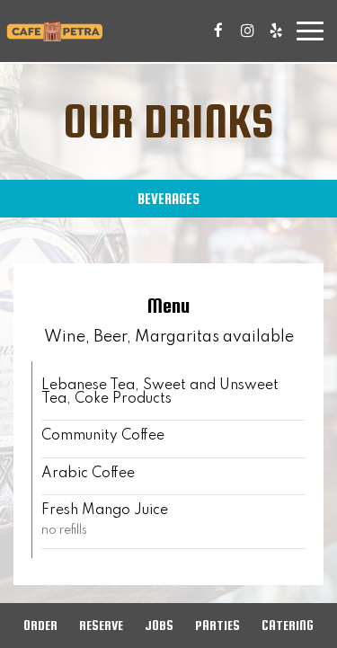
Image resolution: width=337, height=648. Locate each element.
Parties (217, 625)
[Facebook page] (218, 30)
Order (40, 625)
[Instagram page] (247, 30)
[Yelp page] (276, 30)
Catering (288, 625)
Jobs (159, 625)
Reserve (101, 625)
